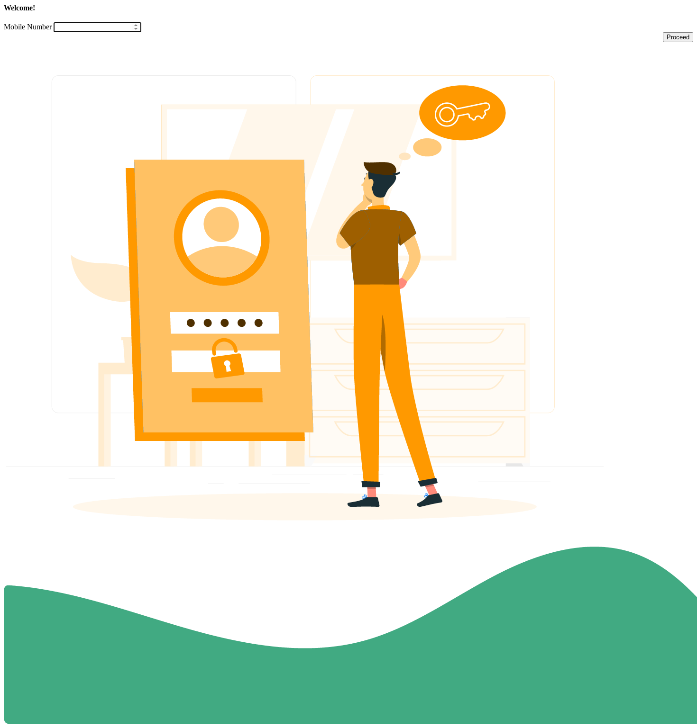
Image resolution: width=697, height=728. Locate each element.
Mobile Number (28, 27)
